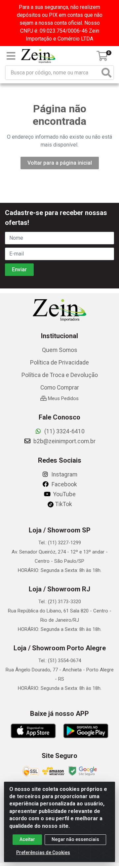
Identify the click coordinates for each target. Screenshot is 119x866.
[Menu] (11, 56)
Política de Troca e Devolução (59, 375)
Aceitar (27, 839)
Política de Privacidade (59, 362)
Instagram (63, 474)
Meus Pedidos (63, 398)
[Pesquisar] (106, 72)
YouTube (64, 494)
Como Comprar (59, 387)
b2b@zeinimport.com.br (64, 441)
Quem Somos (59, 350)
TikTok (63, 504)
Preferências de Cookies (43, 852)
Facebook (63, 484)
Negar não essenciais (75, 839)
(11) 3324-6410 (64, 431)
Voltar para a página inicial (59, 163)
